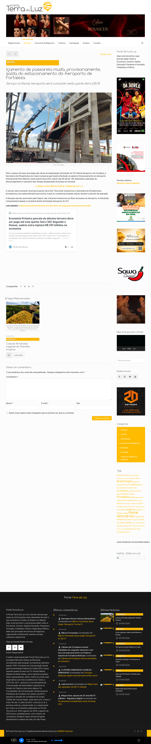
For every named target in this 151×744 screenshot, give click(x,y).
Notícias (124, 447)
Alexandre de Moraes (124, 475)
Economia (122, 490)
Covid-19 (126, 485)
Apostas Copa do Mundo (128, 183)
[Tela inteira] (142, 348)
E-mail (44, 403)
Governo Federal (127, 500)
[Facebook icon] (135, 731)
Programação (136, 520)
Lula (137, 503)
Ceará (128, 481)
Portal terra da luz (127, 514)
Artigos (124, 430)
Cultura (133, 484)
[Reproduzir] (120, 348)
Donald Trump (131, 488)
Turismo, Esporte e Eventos (129, 458)
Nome (9, 403)
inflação (136, 500)
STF (131, 526)
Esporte (119, 494)
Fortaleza (123, 497)
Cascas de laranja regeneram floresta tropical (18, 344)
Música (123, 510)
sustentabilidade (128, 529)
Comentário (12, 377)
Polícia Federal (122, 513)
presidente (128, 520)
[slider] (129, 348)
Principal (124, 452)
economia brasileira (134, 491)
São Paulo (137, 529)
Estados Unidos (128, 494)
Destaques (125, 439)
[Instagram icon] (141, 731)
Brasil (120, 481)
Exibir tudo (106, 54)
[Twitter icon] (138, 731)
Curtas (124, 434)
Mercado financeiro (130, 507)
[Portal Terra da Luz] (30, 6)
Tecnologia (120, 532)
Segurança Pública (123, 526)
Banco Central (135, 478)
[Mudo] (138, 348)
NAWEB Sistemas (65, 731)
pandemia (139, 510)
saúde (133, 523)
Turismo (127, 532)
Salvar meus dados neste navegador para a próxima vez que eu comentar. (41, 413)
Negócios (131, 509)
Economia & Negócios (130, 443)
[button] (131, 343)
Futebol (132, 497)
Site (78, 403)
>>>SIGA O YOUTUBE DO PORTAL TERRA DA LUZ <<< (59, 186)
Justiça (133, 503)
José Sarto (127, 503)
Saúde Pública (140, 523)
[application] (131, 343)
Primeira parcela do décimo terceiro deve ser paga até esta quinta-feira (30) (55, 206)
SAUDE (128, 523)
